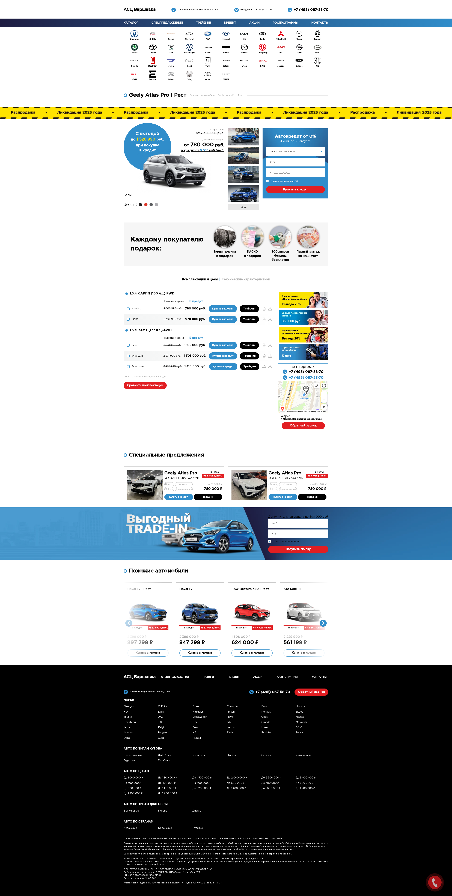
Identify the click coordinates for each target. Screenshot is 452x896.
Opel (195, 722)
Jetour (231, 728)
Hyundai (300, 706)
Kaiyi (161, 728)
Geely (221, 95)
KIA (126, 712)
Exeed (196, 706)
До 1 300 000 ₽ (167, 778)
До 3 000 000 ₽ (306, 778)
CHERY (162, 706)
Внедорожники (133, 755)
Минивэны (198, 755)
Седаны (266, 755)
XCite (161, 738)
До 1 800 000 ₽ (133, 793)
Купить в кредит (295, 189)
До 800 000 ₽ (304, 783)
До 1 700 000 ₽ (305, 788)
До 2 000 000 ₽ (237, 778)
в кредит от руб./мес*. (202, 150)
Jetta (127, 728)
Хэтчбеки (164, 760)
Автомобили (208, 95)
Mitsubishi (198, 712)
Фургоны (129, 760)
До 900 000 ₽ (132, 788)
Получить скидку (298, 549)
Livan (264, 728)
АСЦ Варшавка (140, 9)
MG (194, 733)
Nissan (231, 712)
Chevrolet (233, 706)
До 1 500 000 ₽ (202, 778)
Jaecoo (128, 733)
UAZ (160, 717)
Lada (161, 712)
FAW (264, 706)
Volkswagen (199, 717)
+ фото (243, 207)
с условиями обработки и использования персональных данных (257, 849)
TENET (196, 738)
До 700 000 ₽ (270, 783)
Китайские (130, 828)
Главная (195, 95)
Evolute (266, 733)
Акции (254, 23)
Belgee (162, 733)
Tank (195, 728)
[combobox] (295, 151)
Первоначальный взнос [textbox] (283, 152)
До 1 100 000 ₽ (167, 788)
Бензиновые (131, 811)
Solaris (300, 733)
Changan (129, 706)
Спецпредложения (167, 23)
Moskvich (301, 722)
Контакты (319, 23)
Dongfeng (130, 722)
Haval (230, 717)
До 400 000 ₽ (167, 783)
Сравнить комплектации (145, 385)
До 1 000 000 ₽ (133, 778)
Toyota (128, 717)
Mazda (300, 717)
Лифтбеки (164, 755)
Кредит (230, 23)
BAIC (299, 728)
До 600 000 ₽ (235, 783)
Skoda (299, 712)
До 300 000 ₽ (132, 783)
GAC (229, 722)
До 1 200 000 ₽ (202, 788)
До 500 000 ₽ (201, 783)
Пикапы (231, 755)
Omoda (265, 722)
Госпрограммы (285, 23)
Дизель (196, 811)
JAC (160, 722)
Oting (127, 738)
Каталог (131, 23)
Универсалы (303, 755)
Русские (197, 828)
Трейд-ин (203, 23)
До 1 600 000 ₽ (270, 788)
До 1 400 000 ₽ (236, 788)
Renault (266, 712)
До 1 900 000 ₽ (167, 793)
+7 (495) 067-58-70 (311, 9)
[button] (323, 623)
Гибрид (162, 811)
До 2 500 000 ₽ (271, 778)
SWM (230, 733)
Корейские (165, 828)
